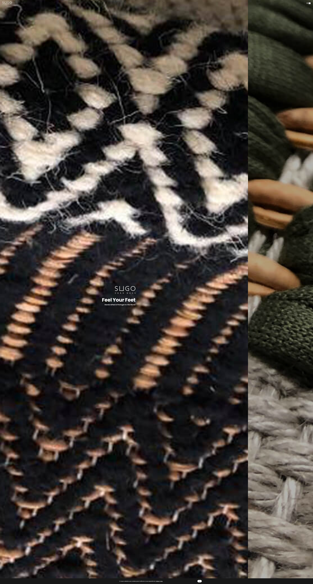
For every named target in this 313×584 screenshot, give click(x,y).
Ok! (200, 581)
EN (310, 3)
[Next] (310, 293)
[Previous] (3, 293)
